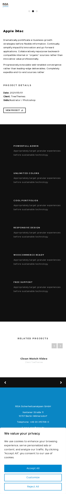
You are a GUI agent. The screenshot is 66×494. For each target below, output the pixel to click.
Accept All (33, 468)
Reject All (33, 486)
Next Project (48, 382)
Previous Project (17, 382)
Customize (33, 477)
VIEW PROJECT (13, 110)
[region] (33, 461)
